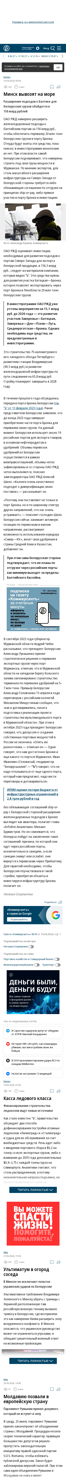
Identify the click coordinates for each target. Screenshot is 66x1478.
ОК (58, 67)
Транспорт (48, 964)
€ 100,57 (23, 56)
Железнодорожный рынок (19, 964)
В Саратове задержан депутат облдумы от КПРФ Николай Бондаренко (34, 1032)
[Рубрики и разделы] (59, 48)
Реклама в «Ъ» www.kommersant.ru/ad (33, 22)
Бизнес (7, 77)
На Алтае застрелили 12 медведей (31, 1073)
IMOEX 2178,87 (48, 56)
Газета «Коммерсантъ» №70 (20, 934)
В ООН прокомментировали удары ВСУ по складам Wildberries (35, 1062)
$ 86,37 (11, 56)
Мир (6, 1252)
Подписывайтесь (19, 919)
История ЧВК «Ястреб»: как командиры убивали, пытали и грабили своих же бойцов (34, 1047)
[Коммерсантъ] (7, 48)
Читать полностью (33, 1189)
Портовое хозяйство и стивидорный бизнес (29, 959)
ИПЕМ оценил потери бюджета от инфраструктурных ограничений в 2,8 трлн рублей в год (32, 794)
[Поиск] (52, 48)
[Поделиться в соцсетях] (58, 87)
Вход (46, 48)
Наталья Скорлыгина (16, 946)
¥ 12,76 (34, 56)
